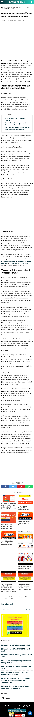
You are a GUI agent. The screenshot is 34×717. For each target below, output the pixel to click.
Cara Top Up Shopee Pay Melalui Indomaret (15, 119)
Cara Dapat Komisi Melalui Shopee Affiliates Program (7, 526)
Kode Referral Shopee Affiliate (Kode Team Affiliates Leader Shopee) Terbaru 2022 (8, 506)
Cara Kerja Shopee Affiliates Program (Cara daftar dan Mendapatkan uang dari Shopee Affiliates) (8, 587)
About (7, 706)
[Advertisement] (17, 40)
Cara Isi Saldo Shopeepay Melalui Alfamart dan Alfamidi (16, 124)
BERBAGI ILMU (17, 2)
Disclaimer (17, 708)
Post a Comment (7, 604)
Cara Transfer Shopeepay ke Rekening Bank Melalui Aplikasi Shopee (17, 128)
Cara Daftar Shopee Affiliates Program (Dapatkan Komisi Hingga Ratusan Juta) (24, 586)
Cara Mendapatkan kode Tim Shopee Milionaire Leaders (16, 261)
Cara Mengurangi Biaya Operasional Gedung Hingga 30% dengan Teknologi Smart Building (15, 680)
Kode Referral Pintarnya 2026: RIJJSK (16, 645)
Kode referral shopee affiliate (19, 263)
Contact (14, 706)
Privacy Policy (23, 706)
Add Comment (22, 20)
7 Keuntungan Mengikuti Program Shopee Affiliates (24, 507)
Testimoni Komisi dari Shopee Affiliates (25, 567)
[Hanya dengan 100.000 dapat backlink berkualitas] (15, 637)
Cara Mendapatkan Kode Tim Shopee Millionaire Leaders (24, 523)
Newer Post (6, 609)
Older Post (28, 609)
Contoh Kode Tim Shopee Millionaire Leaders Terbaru (7, 542)
